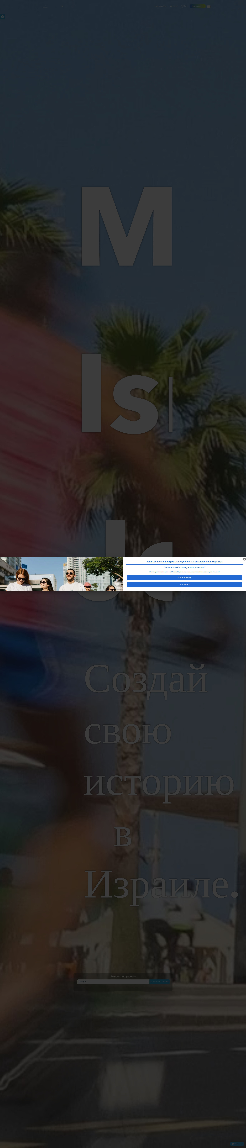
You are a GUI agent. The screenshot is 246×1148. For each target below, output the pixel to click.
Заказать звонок (184, 584)
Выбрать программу (184, 578)
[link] (244, 559)
